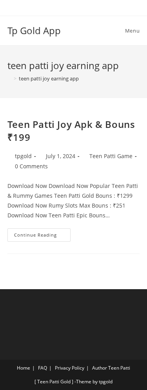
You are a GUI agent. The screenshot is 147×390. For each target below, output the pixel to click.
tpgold (23, 156)
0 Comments (31, 166)
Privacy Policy (69, 367)
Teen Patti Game (110, 156)
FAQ (42, 367)
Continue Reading (42, 233)
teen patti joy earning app (49, 78)
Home (23, 367)
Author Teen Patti (111, 367)
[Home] (9, 78)
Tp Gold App (34, 30)
